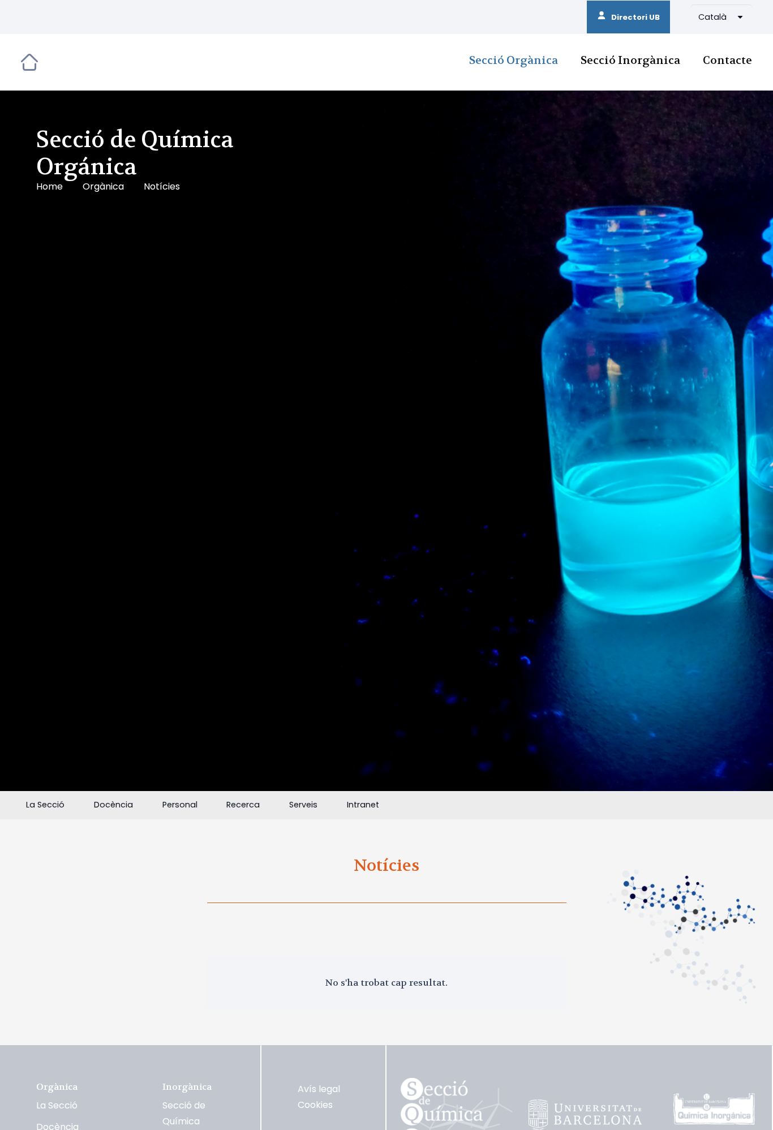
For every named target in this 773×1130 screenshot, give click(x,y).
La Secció (57, 1105)
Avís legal (319, 1088)
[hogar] (29, 62)
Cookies (315, 1104)
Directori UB (633, 17)
